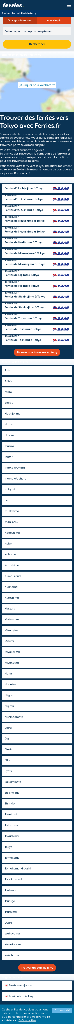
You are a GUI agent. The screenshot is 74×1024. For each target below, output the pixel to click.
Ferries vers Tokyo (56, 150)
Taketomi (11, 814)
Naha (8, 673)
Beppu (9, 402)
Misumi (9, 641)
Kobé (8, 543)
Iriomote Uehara (15, 478)
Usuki (8, 922)
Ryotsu (9, 771)
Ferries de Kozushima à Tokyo (25, 220)
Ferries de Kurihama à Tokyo (24, 242)
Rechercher (37, 44)
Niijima (9, 706)
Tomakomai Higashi (18, 868)
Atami (8, 392)
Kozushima (12, 565)
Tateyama (11, 825)
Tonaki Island (13, 879)
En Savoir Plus (27, 1020)
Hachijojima (12, 413)
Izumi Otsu (11, 522)
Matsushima (12, 619)
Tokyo (8, 847)
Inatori (9, 457)
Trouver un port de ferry (37, 967)
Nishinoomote (14, 717)
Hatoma (10, 435)
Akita (8, 370)
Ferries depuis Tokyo (22, 996)
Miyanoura (12, 662)
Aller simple (54, 20)
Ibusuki (9, 446)
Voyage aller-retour (20, 20)
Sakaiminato (13, 782)
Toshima (10, 890)
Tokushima (12, 836)
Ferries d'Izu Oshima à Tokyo (24, 199)
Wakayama (12, 933)
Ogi (7, 738)
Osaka (9, 749)
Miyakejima (12, 652)
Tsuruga (10, 901)
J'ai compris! (62, 1010)
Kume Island (13, 576)
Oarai (8, 727)
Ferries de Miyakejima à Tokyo (25, 264)
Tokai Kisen (12, 195)
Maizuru (10, 608)
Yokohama (12, 955)
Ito (6, 500)
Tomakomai (12, 857)
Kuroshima (12, 597)
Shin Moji (10, 803)
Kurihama (11, 587)
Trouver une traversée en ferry (37, 352)
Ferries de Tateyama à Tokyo (24, 318)
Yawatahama (13, 944)
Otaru (8, 760)
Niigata (9, 695)
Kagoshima (12, 532)
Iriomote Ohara (15, 467)
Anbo (8, 381)
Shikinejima (12, 792)
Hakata (9, 424)
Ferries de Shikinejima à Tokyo (25, 296)
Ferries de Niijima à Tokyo (22, 275)
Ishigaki (10, 489)
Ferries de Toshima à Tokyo (23, 329)
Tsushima (11, 912)
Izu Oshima (12, 511)
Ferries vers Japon (20, 985)
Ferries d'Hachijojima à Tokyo (24, 188)
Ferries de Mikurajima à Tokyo (25, 253)
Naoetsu (10, 684)
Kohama (10, 554)
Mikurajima (12, 630)
